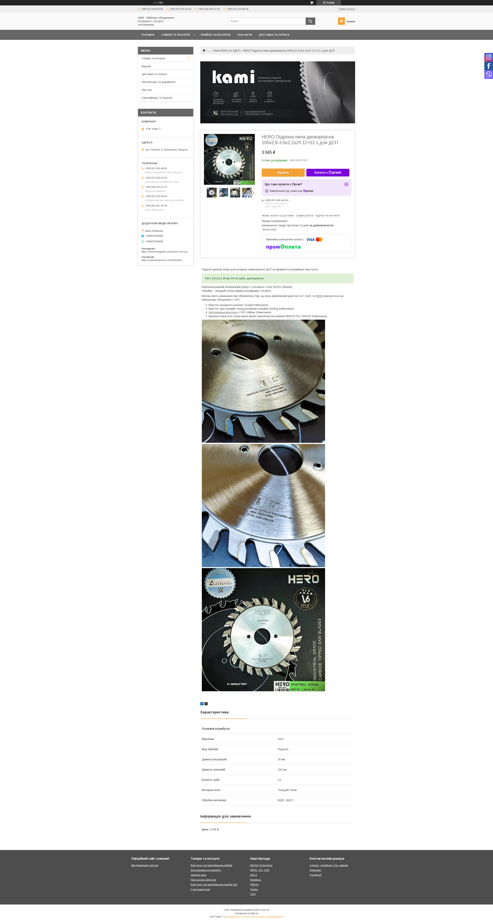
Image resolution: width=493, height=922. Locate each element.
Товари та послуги (175, 34)
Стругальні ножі (200, 889)
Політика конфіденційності (269, 916)
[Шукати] (310, 21)
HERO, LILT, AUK (259, 870)
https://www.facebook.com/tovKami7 (162, 260)
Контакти (244, 34)
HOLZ (253, 875)
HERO (319, 296)
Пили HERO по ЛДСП (226, 50)
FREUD (254, 884)
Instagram (315, 870)
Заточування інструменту (206, 870)
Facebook (315, 875)
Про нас (147, 89)
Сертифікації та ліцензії (157, 97)
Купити (283, 172)
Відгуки (146, 66)
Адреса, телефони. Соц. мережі (329, 865)
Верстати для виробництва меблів (211, 865)
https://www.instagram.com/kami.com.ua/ (165, 251)
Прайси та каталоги (216, 34)
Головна (147, 34)
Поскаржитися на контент (239, 916)
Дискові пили (198, 875)
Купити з (321, 172)
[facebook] (202, 704)
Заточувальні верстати (223, 312)
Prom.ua (264, 910)
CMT (253, 894)
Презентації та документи (158, 82)
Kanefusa (255, 879)
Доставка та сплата (154, 74)
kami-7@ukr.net (154, 230)
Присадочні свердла (203, 879)
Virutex (254, 889)
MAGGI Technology (261, 865)
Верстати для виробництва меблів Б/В (214, 884)
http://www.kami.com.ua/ (144, 865)
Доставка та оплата (274, 34)
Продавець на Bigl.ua (246, 913)
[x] (206, 704)
